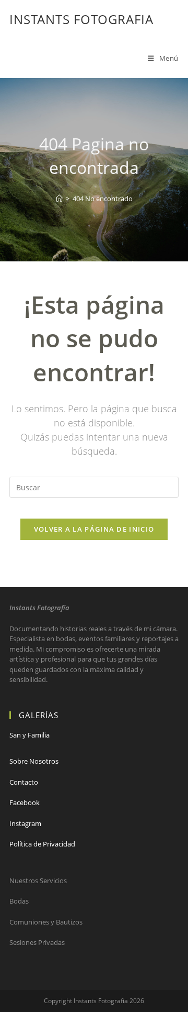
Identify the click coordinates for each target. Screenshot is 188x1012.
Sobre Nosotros (33, 761)
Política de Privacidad (42, 844)
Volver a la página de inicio (94, 529)
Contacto (23, 782)
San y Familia (29, 735)
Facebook (24, 802)
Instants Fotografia (81, 19)
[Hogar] (59, 198)
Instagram (25, 823)
